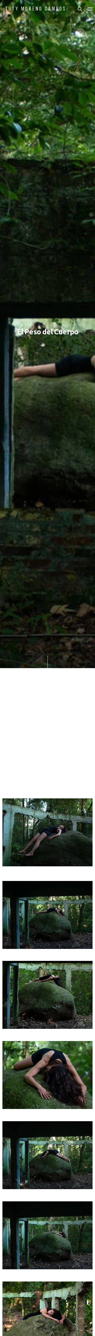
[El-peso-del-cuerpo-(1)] (47, 995)
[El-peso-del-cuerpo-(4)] (47, 1155)
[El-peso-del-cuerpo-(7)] (47, 1235)
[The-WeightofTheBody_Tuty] (47, 1075)
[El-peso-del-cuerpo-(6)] (47, 915)
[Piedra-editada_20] (47, 832)
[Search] (80, 9)
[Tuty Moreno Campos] (35, 8)
